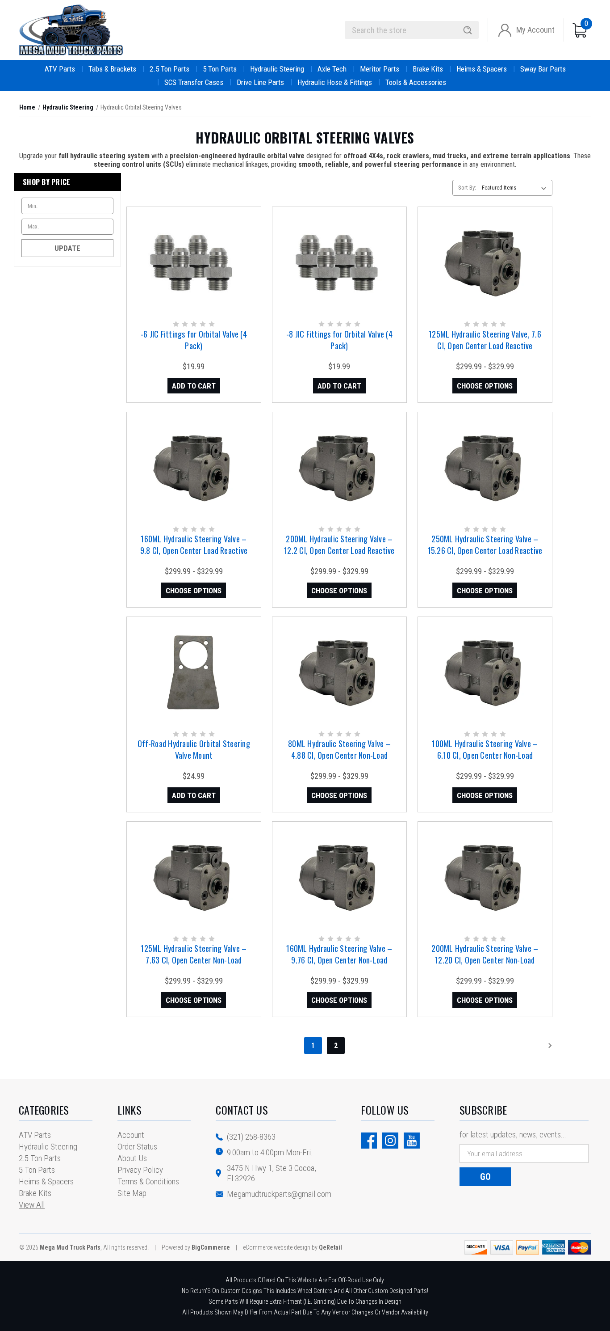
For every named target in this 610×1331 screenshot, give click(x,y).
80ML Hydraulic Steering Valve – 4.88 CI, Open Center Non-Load (339, 749)
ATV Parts (60, 68)
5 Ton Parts (220, 68)
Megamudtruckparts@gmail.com (279, 1194)
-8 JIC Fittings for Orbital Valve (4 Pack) (339, 339)
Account (130, 1135)
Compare (191, 272)
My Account (535, 29)
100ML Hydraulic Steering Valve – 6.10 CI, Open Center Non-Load (485, 749)
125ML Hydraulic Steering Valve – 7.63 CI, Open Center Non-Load (194, 954)
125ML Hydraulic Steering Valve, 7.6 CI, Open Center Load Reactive (485, 339)
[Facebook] (369, 1140)
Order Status (137, 1146)
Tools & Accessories (415, 82)
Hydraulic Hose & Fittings (334, 82)
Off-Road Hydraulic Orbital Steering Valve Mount (194, 749)
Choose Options (485, 385)
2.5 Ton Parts (169, 68)
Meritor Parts (379, 68)
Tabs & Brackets (112, 68)
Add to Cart (194, 385)
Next (537, 1045)
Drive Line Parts (260, 82)
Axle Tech (332, 68)
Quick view (193, 253)
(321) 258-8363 (251, 1137)
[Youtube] (412, 1140)
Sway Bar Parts (543, 68)
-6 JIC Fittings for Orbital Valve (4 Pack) (194, 339)
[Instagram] (390, 1140)
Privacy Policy (140, 1170)
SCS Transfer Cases (193, 82)
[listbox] (516, 187)
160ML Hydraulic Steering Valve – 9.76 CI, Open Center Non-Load (339, 954)
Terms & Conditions (148, 1181)
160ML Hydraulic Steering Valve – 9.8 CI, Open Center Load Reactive (193, 544)
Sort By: (467, 187)
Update (67, 248)
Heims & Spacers (481, 68)
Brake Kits (428, 68)
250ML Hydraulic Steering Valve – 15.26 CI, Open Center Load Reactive (485, 544)
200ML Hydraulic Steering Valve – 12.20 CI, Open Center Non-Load (484, 954)
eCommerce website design (276, 1247)
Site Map (131, 1193)
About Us (132, 1158)
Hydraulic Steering (277, 68)
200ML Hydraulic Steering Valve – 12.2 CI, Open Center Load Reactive (339, 544)
